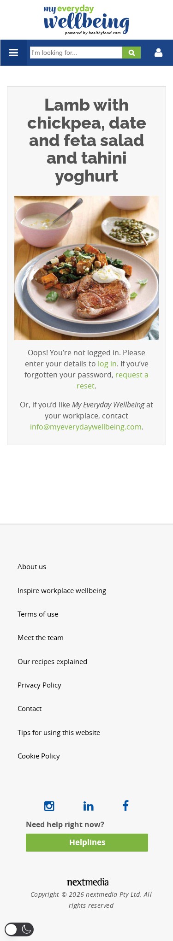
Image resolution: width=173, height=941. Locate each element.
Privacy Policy (39, 685)
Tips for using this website (59, 732)
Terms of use (38, 614)
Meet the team (41, 637)
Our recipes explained (52, 661)
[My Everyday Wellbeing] (86, 29)
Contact (30, 708)
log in (107, 364)
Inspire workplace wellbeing (62, 590)
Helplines (87, 842)
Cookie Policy (39, 756)
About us (32, 566)
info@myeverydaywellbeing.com (86, 427)
